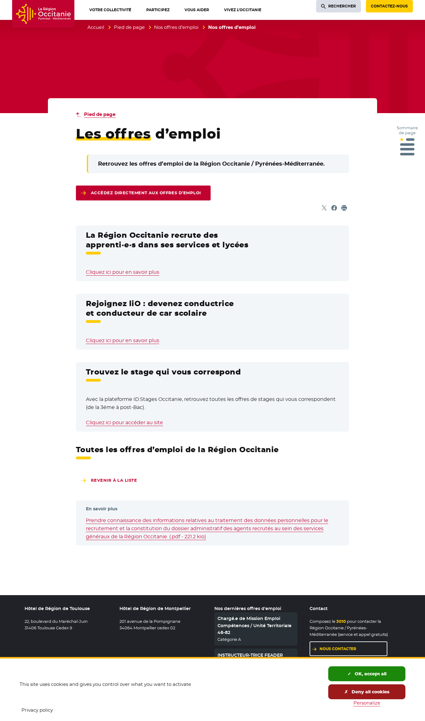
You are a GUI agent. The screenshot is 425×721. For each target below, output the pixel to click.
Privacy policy (37, 710)
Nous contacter (338, 648)
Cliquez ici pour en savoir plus (122, 272)
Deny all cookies (370, 692)
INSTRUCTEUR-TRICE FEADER (250, 655)
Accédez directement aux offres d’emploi (146, 193)
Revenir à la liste (114, 480)
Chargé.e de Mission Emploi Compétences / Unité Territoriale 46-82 (254, 625)
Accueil (95, 27)
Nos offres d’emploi (176, 27)
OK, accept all (369, 674)
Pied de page (129, 27)
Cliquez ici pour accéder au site (124, 422)
